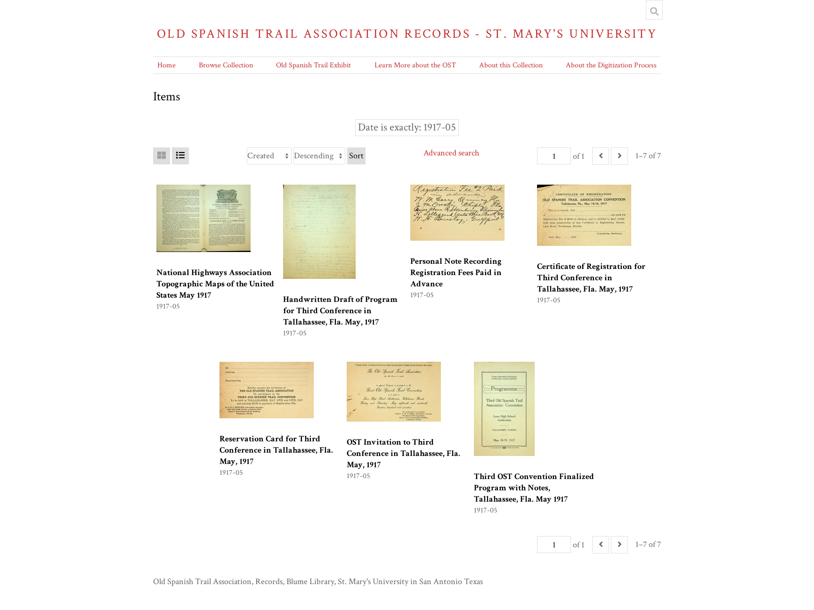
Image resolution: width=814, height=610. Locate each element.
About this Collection (511, 65)
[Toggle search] (654, 11)
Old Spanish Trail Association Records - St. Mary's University (407, 33)
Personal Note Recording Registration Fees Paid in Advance (456, 272)
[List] (180, 155)
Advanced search (451, 152)
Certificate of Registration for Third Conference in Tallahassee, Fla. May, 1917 (591, 277)
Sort (356, 155)
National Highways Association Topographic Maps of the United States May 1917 (215, 284)
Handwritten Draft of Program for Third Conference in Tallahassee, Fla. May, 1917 (340, 310)
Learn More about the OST (415, 65)
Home (166, 65)
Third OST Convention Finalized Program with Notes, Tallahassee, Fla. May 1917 (534, 487)
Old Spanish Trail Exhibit (313, 65)
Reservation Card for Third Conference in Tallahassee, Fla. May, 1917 (276, 450)
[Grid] (161, 155)
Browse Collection (226, 65)
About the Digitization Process (611, 65)
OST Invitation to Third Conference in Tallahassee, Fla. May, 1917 (403, 453)
